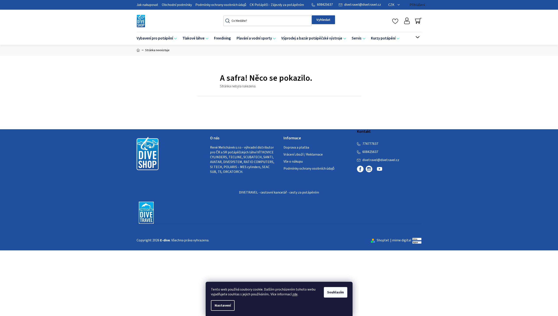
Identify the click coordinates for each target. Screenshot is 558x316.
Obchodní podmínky (177, 4)
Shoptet (383, 240)
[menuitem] (158, 38)
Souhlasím (335, 292)
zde (295, 294)
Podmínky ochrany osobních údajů (220, 4)
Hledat (323, 19)
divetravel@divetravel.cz (362, 4)
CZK (391, 4)
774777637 (370, 143)
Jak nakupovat (147, 4)
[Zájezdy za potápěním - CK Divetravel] (146, 212)
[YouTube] (379, 171)
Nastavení (223, 305)
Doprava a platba (296, 147)
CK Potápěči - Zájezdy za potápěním (277, 4)
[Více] (415, 37)
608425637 (325, 4)
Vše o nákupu (293, 161)
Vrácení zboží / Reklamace (303, 154)
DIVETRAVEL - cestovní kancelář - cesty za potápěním (279, 192)
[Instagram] (369, 169)
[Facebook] (360, 169)
